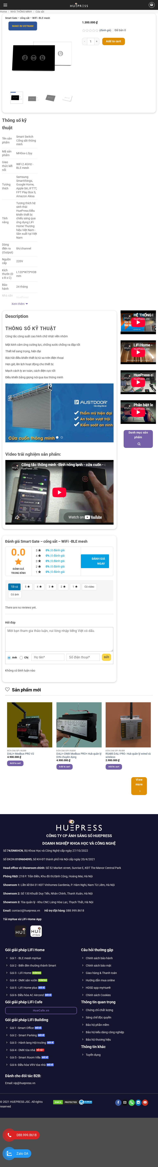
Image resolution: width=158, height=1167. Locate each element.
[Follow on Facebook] (118, 1152)
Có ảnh (15, 643)
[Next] (69, 55)
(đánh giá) (105, 30)
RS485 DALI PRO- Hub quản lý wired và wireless (128, 804)
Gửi (106, 706)
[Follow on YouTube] (145, 1152)
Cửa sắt (40, 11)
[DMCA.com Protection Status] (66, 1151)
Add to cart (113, 41)
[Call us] (132, 1152)
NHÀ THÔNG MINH (21, 11)
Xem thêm (18, 304)
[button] (5, 5)
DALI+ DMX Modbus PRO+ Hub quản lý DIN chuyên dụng (78, 804)
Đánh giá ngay (98, 610)
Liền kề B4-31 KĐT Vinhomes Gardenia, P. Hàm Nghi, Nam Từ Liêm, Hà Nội (59, 934)
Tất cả (14, 635)
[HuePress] (79, 5)
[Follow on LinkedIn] (138, 1152)
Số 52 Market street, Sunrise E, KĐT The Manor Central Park (83, 917)
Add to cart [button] (15, 812)
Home (3, 11)
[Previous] (15, 55)
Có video (89, 635)
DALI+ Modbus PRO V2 (20, 802)
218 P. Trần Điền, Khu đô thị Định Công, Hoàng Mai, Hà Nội (56, 925)
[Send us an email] (125, 1152)
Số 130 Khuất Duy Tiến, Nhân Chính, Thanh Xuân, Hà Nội (48, 942)
